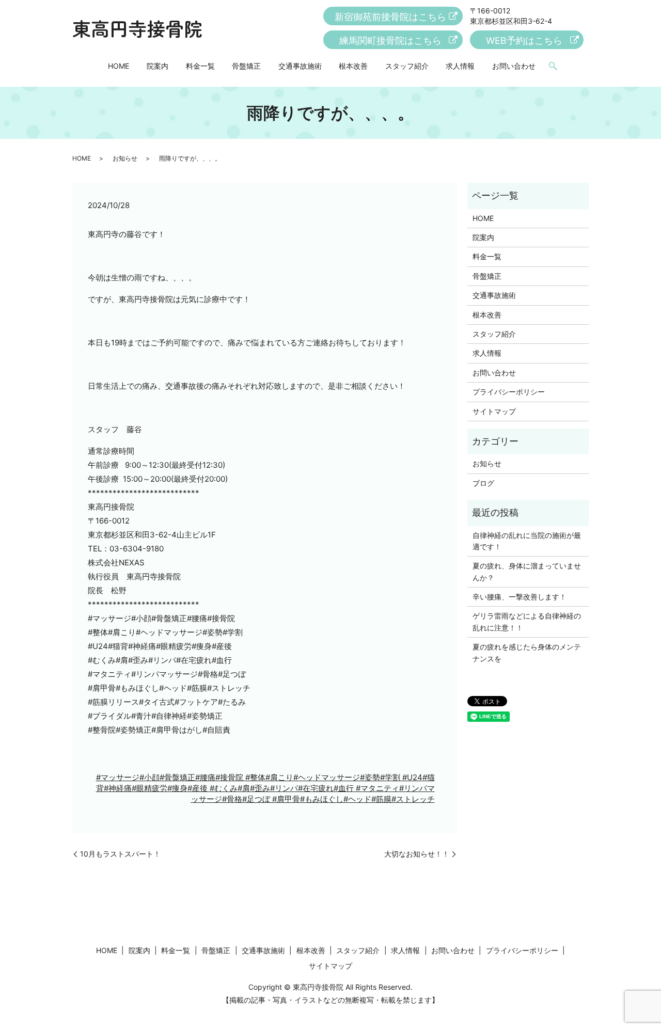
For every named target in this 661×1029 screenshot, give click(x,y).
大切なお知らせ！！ (416, 853)
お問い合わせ (514, 65)
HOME (118, 65)
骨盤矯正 (246, 65)
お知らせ (125, 158)
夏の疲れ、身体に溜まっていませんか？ (527, 571)
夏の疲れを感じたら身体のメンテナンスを (527, 652)
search (553, 66)
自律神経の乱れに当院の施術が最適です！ (527, 541)
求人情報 (460, 65)
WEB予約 (524, 40)
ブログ (483, 483)
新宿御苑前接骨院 (390, 16)
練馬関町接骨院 (390, 40)
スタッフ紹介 (407, 65)
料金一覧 (200, 65)
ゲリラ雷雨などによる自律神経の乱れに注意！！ (527, 621)
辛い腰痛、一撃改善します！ (519, 596)
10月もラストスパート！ (120, 853)
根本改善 (353, 65)
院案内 (157, 65)
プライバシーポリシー (509, 391)
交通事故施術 (300, 65)
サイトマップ (494, 411)
